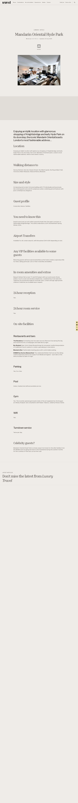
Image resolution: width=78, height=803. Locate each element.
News (14, 2)
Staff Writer (35, 38)
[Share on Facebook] (77, 322)
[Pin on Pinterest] (77, 329)
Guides (44, 2)
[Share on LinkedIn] (77, 325)
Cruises (49, 2)
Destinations (20, 2)
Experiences (38, 2)
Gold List (62, 2)
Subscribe (68, 2)
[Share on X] (77, 327)
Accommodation (29, 2)
